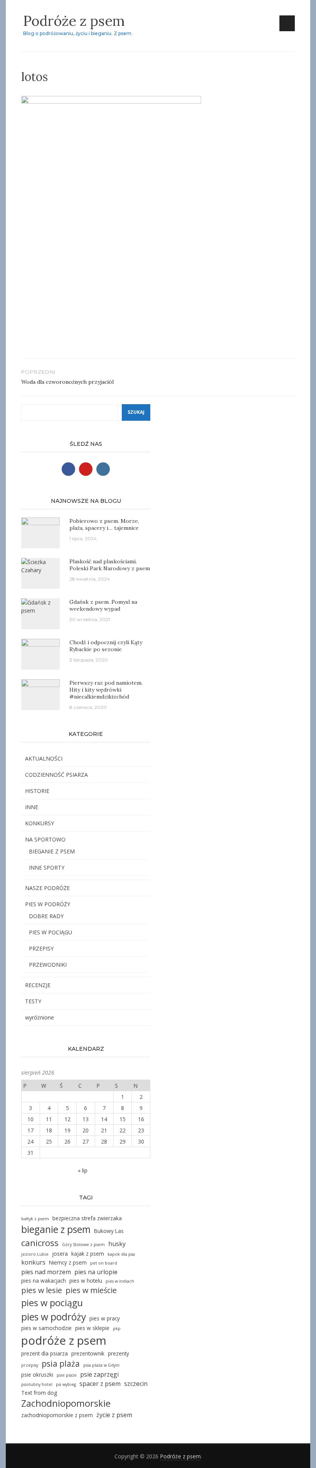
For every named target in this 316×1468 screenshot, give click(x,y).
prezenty (118, 1353)
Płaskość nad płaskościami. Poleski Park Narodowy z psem (109, 565)
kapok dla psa (121, 1254)
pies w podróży (53, 1316)
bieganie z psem (56, 1229)
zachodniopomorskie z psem (57, 1415)
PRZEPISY (41, 948)
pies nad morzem (46, 1272)
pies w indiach (120, 1281)
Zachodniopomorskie (66, 1403)
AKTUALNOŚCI (43, 758)
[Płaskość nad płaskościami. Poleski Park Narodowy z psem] (40, 565)
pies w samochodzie (46, 1328)
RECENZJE (37, 985)
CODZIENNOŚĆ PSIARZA (56, 774)
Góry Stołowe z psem (83, 1244)
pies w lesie (41, 1290)
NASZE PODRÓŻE (47, 888)
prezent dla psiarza (44, 1353)
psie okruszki (37, 1374)
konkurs (33, 1262)
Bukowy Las (109, 1231)
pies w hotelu (85, 1280)
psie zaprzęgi (99, 1374)
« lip (82, 1170)
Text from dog (39, 1392)
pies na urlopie (96, 1272)
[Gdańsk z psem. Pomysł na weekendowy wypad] (40, 605)
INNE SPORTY (46, 867)
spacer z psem (100, 1383)
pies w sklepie (92, 1328)
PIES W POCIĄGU (50, 932)
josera (60, 1253)
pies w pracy (104, 1318)
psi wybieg (66, 1384)
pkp (117, 1328)
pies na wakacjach (43, 1280)
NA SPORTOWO (45, 839)
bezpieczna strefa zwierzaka (87, 1218)
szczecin (136, 1383)
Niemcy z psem (68, 1262)
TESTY (33, 1001)
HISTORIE (37, 790)
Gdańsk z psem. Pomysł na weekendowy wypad (103, 605)
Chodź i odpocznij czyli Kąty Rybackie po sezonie (105, 646)
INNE (31, 807)
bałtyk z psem (35, 1218)
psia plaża (61, 1363)
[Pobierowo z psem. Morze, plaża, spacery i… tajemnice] (40, 532)
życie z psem (114, 1415)
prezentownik (87, 1353)
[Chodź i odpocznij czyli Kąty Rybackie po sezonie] (40, 648)
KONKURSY (39, 823)
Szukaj (136, 412)
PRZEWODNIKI (48, 964)
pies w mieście (91, 1290)
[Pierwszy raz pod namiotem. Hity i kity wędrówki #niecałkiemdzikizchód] (40, 693)
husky (117, 1244)
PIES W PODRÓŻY (47, 904)
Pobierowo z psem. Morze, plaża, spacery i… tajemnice (104, 524)
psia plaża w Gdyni (101, 1365)
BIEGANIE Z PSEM (52, 851)
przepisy (29, 1365)
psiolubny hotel (36, 1384)
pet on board (103, 1263)
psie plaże (67, 1375)
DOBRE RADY (46, 916)
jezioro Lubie (35, 1254)
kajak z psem (87, 1253)
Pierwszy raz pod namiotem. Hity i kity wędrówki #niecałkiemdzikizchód (106, 689)
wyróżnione (39, 1017)
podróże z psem (63, 1340)
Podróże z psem (74, 21)
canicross (40, 1243)
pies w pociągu (52, 1303)
